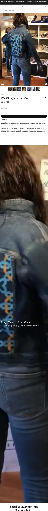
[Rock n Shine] (24, 6)
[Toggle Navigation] (2, 6)
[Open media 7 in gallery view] (34, 89)
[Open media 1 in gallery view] (10, 89)
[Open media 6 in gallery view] (29, 89)
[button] (42, 6)
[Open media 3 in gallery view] (14, 89)
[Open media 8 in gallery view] (38, 89)
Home (3, 10)
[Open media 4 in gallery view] (19, 89)
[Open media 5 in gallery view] (24, 89)
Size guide (3, 108)
